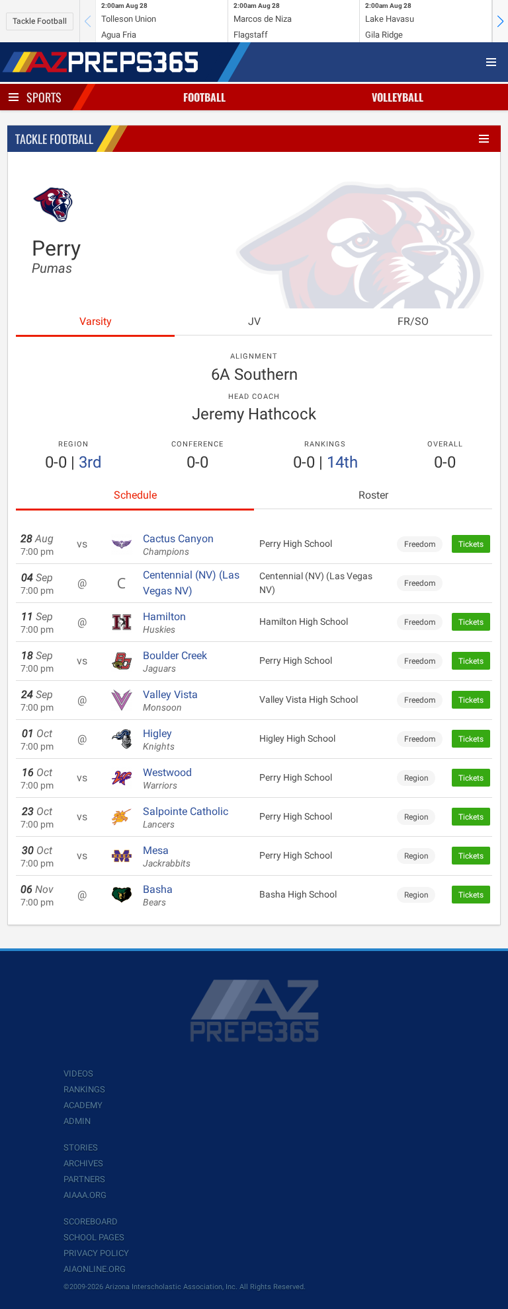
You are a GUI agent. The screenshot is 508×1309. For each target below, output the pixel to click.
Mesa (166, 856)
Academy (83, 1105)
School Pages (94, 1237)
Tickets (471, 544)
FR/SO (413, 321)
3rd (90, 462)
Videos (78, 1074)
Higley (159, 739)
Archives (83, 1163)
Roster (373, 495)
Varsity (95, 321)
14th (342, 462)
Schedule (135, 495)
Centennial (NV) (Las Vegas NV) (191, 583)
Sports (44, 97)
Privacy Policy (96, 1253)
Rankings (84, 1089)
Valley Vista (170, 700)
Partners (84, 1179)
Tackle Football (40, 21)
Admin (77, 1121)
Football (204, 97)
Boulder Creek (175, 661)
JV (254, 321)
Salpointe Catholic (185, 817)
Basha (158, 895)
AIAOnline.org (95, 1269)
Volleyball (397, 97)
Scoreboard (91, 1221)
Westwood (167, 778)
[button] (500, 21)
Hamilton (164, 622)
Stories (81, 1147)
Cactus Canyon (178, 544)
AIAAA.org (85, 1195)
